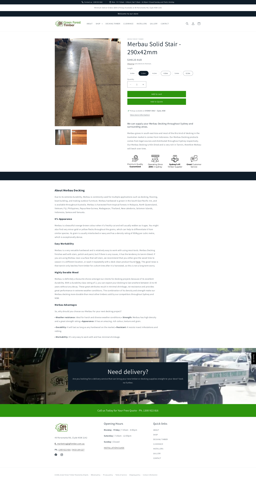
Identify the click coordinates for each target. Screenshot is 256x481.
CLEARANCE (158, 444)
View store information (140, 115)
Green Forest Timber (67, 475)
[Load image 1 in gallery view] (62, 137)
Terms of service (121, 475)
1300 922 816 (97, 2)
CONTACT (157, 458)
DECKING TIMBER (160, 439)
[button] (99, 23)
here (138, 261)
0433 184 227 (78, 449)
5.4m (178, 74)
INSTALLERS (158, 449)
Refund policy (95, 475)
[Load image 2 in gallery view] (79, 137)
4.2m (156, 74)
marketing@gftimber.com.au (70, 443)
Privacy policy (108, 475)
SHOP (155, 434)
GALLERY (157, 453)
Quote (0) (254, 358)
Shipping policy (134, 475)
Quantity (130, 79)
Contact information (150, 475)
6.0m (188, 73)
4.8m (166, 73)
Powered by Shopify (81, 475)
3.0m (133, 74)
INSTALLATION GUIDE (114, 448)
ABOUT (156, 430)
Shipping (130, 64)
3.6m (143, 73)
